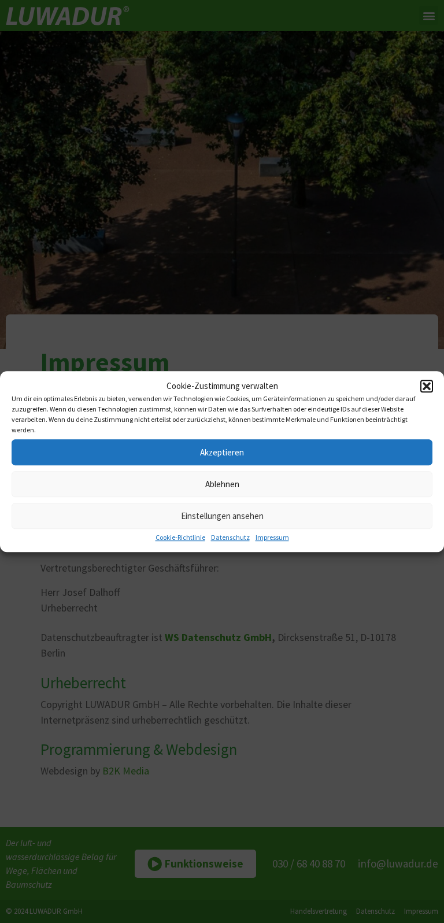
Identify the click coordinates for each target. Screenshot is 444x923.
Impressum (272, 537)
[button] (426, 386)
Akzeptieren (222, 452)
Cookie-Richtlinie (180, 537)
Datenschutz (230, 537)
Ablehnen (222, 484)
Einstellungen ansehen (222, 515)
